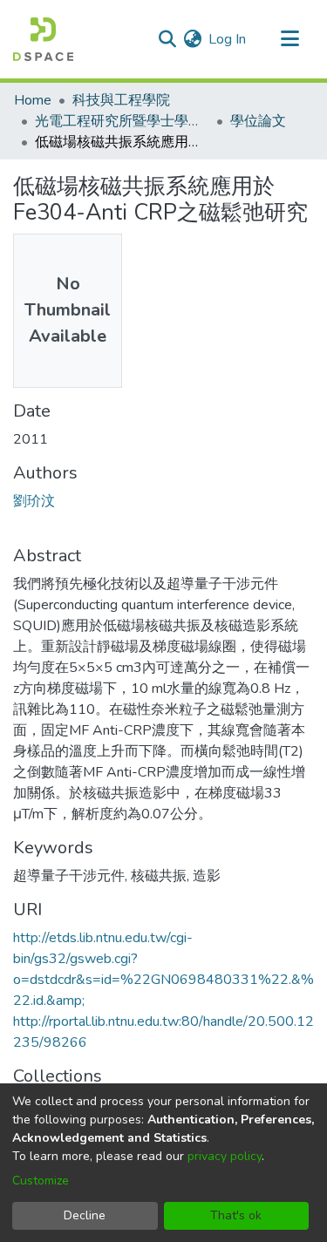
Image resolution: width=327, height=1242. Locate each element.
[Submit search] (167, 39)
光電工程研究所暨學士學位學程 (122, 121)
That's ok (236, 1215)
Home (32, 100)
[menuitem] (192, 39)
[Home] (43, 39)
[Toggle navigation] (289, 39)
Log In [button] (228, 39)
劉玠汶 (34, 501)
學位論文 (258, 121)
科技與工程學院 (121, 100)
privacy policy (224, 1156)
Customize (40, 1180)
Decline (85, 1215)
